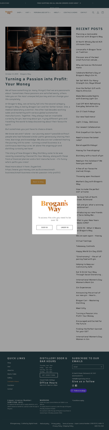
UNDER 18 (64, 227)
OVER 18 (44, 227)
